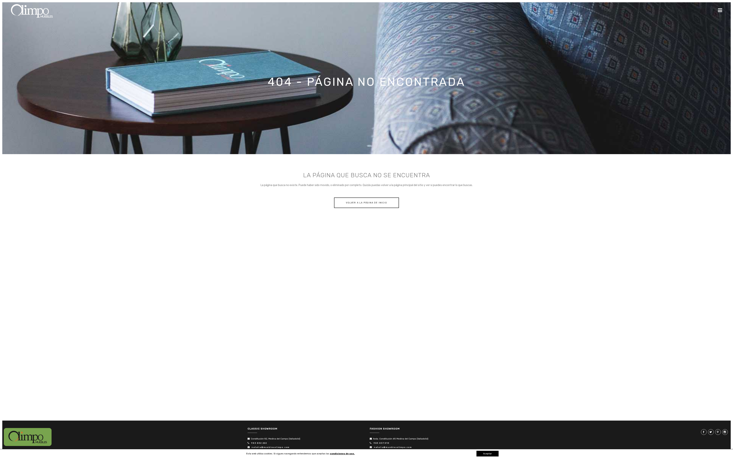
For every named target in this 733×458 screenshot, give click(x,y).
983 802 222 (258, 443)
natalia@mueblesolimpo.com (270, 447)
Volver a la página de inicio (366, 202)
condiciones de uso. (342, 453)
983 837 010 (380, 443)
